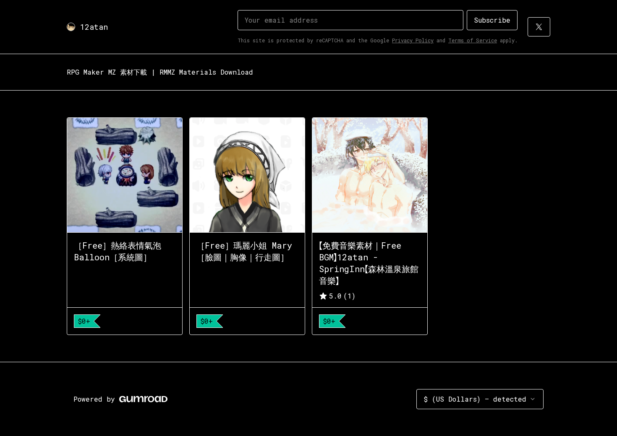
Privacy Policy (413, 40)
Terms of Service (472, 40)
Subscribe (492, 20)
